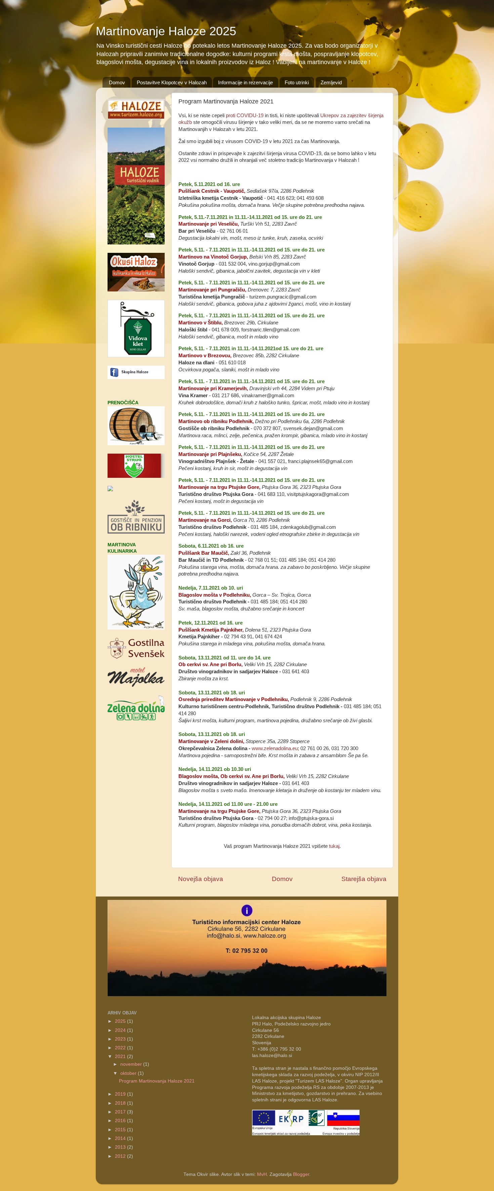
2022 (121, 1047)
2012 (121, 1156)
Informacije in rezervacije (245, 82)
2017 (121, 1111)
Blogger (301, 1174)
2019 (121, 1094)
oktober (129, 1073)
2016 (121, 1120)
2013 (121, 1147)
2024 (121, 1030)
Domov (117, 82)
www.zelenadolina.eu (275, 748)
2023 (121, 1039)
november (131, 1064)
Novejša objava (200, 878)
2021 (121, 1056)
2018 (121, 1103)
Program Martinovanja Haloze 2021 (157, 1081)
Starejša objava (363, 878)
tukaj (334, 846)
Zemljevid (331, 82)
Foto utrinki (297, 82)
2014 (121, 1138)
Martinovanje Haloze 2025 (166, 31)
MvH (262, 1174)
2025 (121, 1021)
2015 (121, 1129)
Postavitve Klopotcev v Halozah (172, 82)
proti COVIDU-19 (244, 115)
